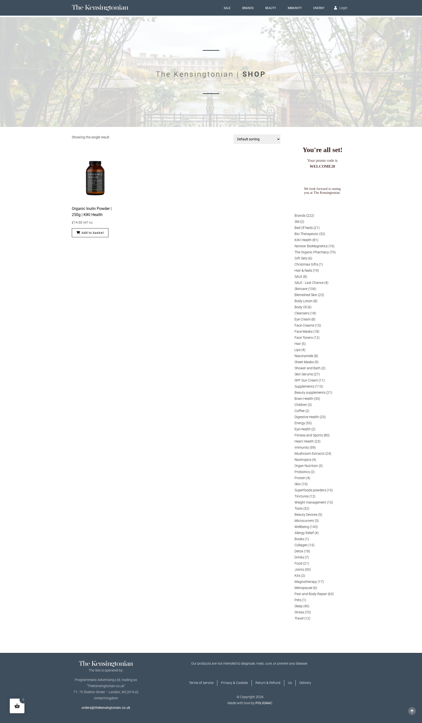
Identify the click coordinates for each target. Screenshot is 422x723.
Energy (318, 8)
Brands (247, 8)
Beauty (270, 8)
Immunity (295, 8)
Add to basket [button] (93, 233)
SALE (227, 8)
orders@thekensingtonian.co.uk (106, 708)
